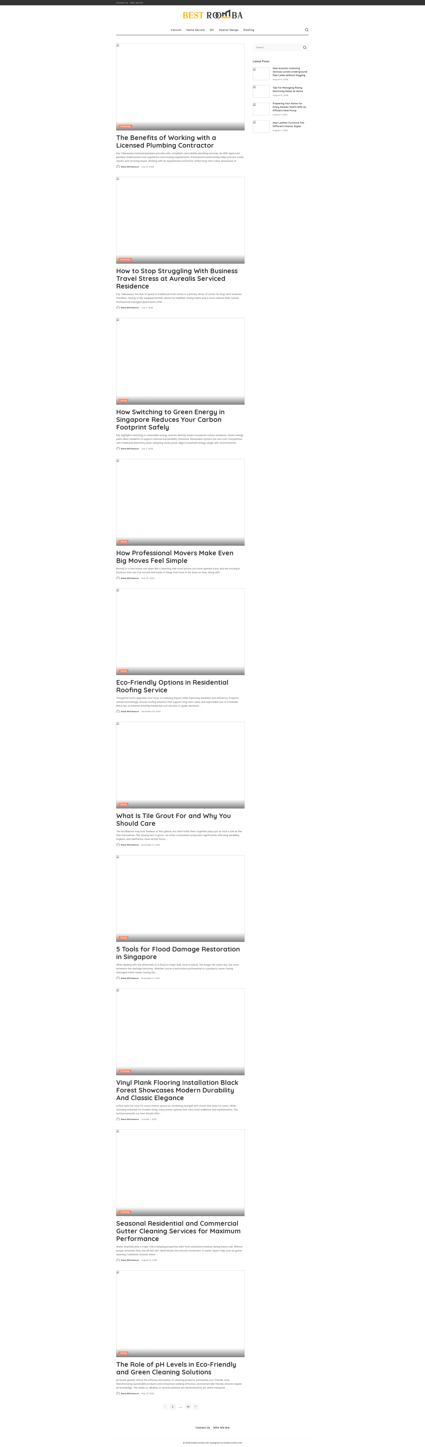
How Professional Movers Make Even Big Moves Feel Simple (174, 557)
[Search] (307, 30)
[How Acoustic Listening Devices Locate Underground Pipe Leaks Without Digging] (261, 74)
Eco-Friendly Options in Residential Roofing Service (172, 686)
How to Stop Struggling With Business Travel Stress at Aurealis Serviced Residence (177, 278)
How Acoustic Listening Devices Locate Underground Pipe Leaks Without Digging (290, 72)
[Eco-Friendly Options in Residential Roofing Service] (180, 631)
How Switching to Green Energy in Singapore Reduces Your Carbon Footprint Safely (170, 419)
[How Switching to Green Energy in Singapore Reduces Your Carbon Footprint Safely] (180, 361)
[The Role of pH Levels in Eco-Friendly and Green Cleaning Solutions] (180, 1313)
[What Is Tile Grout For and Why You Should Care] (180, 765)
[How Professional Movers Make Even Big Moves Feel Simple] (180, 502)
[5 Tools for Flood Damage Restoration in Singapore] (180, 898)
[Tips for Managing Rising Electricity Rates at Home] (261, 91)
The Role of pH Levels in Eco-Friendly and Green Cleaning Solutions (176, 1368)
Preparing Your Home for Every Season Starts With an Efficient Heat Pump (289, 107)
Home (124, 400)
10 (188, 1406)
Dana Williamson (130, 167)
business (125, 259)
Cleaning (125, 1212)
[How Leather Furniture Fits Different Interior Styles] (261, 126)
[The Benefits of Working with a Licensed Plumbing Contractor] (180, 87)
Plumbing (125, 126)
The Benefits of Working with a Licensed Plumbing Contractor (166, 141)
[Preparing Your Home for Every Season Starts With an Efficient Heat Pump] (261, 109)
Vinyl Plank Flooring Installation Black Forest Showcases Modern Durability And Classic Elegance (177, 1090)
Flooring (125, 1071)
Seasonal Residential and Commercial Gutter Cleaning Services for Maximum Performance (178, 1231)
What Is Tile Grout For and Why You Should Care (173, 819)
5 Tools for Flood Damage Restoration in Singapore (178, 953)
